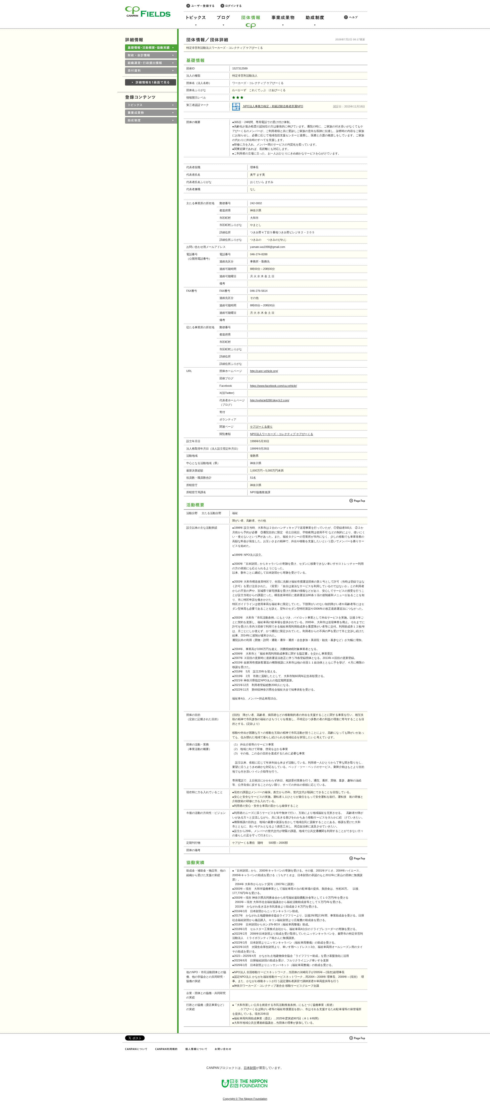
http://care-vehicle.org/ (264, 370)
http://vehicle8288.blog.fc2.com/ (269, 400)
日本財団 (250, 1068)
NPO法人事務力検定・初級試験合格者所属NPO (272, 106)
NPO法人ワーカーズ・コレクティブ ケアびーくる (281, 434)
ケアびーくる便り (261, 426)
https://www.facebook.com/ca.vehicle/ (273, 385)
